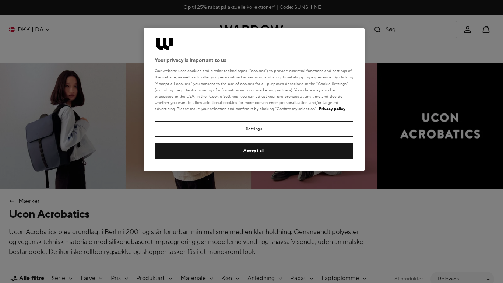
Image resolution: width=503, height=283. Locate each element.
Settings (254, 129)
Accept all (254, 150)
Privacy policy (332, 109)
